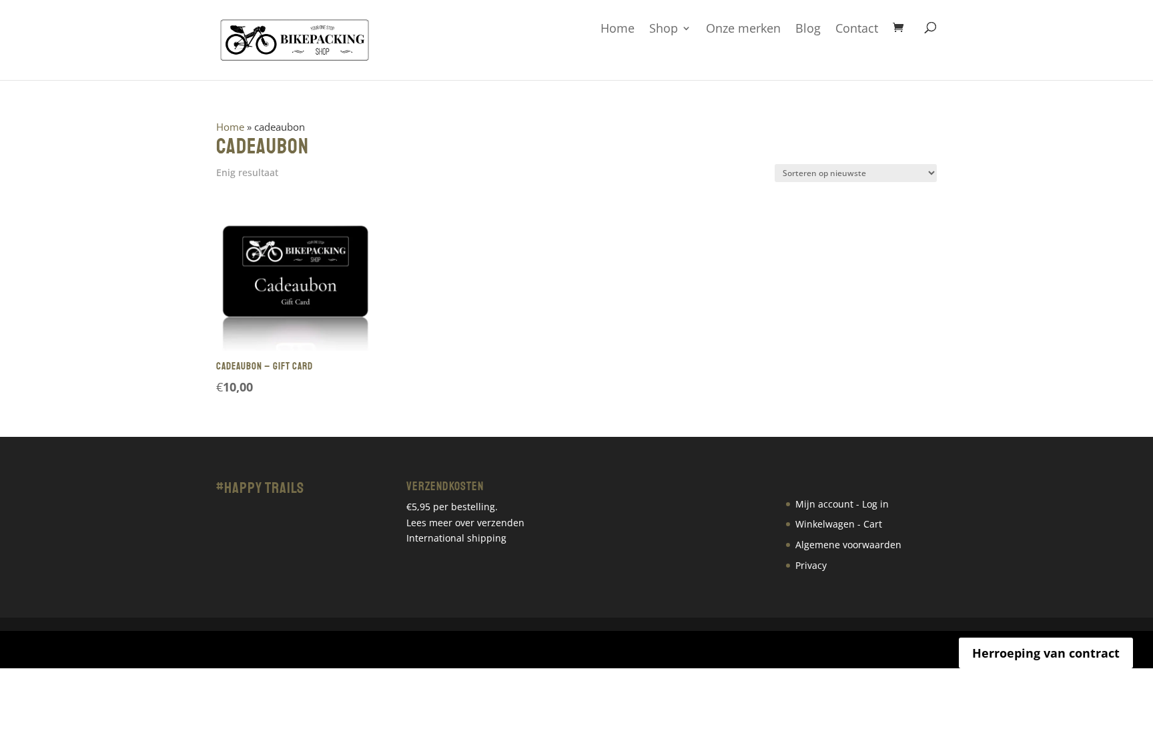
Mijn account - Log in (842, 504)
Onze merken (743, 29)
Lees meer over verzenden (465, 522)
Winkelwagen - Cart (838, 524)
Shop (663, 29)
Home (618, 29)
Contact (856, 29)
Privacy (811, 565)
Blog (808, 29)
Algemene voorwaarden (848, 544)
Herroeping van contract (1046, 653)
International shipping (456, 538)
